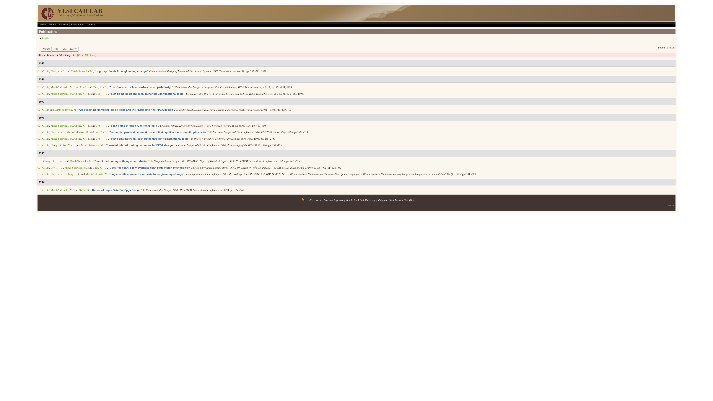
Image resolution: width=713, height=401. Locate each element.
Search (45, 38)
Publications (77, 24)
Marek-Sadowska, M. (82, 71)
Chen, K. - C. (58, 71)
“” (121, 71)
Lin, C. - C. (57, 161)
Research (63, 24)
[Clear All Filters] (86, 55)
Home (43, 24)
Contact (91, 24)
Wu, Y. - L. (69, 145)
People (52, 24)
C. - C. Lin (43, 71)
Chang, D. (56, 145)
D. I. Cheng (44, 161)
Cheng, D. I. (73, 174)
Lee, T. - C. (80, 87)
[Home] (47, 18)
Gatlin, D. (84, 190)
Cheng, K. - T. (82, 93)
